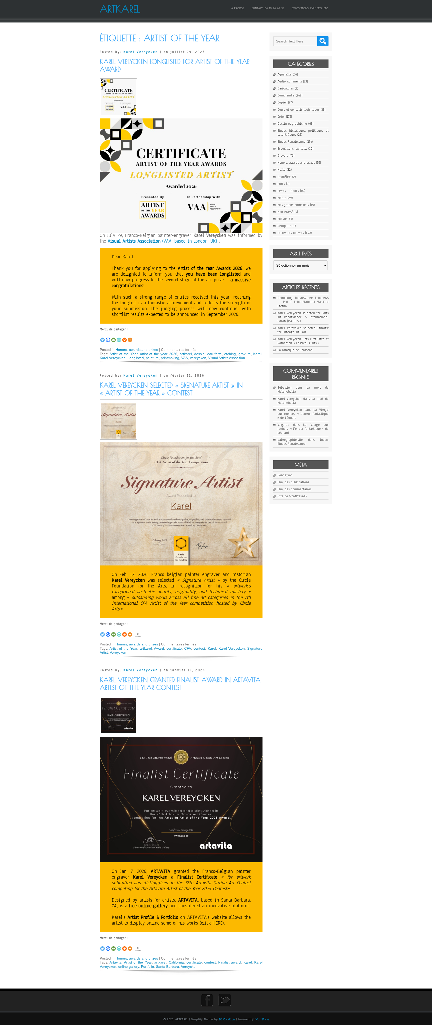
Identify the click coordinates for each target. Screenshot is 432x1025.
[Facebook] (108, 337)
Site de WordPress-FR (292, 496)
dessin (199, 354)
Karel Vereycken (141, 52)
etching (230, 354)
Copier (282, 102)
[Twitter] (102, 337)
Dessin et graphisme (292, 123)
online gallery (128, 967)
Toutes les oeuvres (291, 233)
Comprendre (286, 95)
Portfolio (147, 967)
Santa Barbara (167, 967)
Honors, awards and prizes (137, 350)
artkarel (186, 354)
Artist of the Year (123, 354)
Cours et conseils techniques (298, 109)
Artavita (116, 962)
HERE (217, 923)
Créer (281, 116)
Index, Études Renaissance (303, 442)
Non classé (285, 212)
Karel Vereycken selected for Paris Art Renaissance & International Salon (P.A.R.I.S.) (303, 317)
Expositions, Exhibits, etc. (310, 8)
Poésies (283, 219)
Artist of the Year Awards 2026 (210, 268)
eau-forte (214, 354)
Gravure (283, 155)
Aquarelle (285, 74)
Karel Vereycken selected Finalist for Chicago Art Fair (303, 330)
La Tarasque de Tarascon (295, 350)
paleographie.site (290, 440)
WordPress (262, 1019)
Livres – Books (288, 191)
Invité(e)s (284, 177)
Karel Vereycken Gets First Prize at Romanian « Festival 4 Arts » (303, 341)
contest (199, 648)
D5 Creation (227, 1019)
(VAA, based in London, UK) (162, 241)
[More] (130, 337)
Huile (282, 169)
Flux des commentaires (294, 489)
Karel (257, 354)
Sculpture (284, 226)
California (176, 962)
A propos (237, 8)
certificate (174, 648)
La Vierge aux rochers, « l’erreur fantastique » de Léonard (303, 414)
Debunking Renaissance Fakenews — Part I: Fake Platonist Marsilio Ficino (303, 302)
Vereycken (198, 358)
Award (159, 648)
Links (281, 184)
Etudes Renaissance (292, 141)
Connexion (285, 475)
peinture (152, 358)
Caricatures (286, 88)
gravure (244, 354)
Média (282, 198)
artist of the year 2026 (158, 354)
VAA (184, 358)
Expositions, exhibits (292, 148)
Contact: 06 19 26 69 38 (268, 8)
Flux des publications (293, 482)
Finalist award (229, 962)
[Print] (124, 337)
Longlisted (136, 358)
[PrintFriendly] (119, 337)
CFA (187, 648)
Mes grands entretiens (293, 205)
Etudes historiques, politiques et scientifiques (303, 132)
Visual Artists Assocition (226, 358)
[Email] (113, 337)
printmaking (170, 358)
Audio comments (290, 81)
